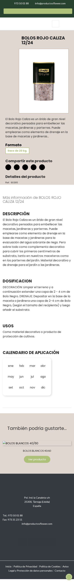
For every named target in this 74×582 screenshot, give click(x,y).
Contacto (60, 570)
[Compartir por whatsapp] (42, 168)
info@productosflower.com (37, 523)
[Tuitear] (17, 167)
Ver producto (37, 459)
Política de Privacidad (25, 566)
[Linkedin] (42, 542)
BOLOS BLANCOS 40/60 (37, 450)
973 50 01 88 (15, 515)
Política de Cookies (50, 566)
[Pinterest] (25, 167)
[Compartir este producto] (8, 167)
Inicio (8, 566)
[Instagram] (22, 542)
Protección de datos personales (35, 570)
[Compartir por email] (33, 168)
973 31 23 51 (15, 519)
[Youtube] (32, 542)
